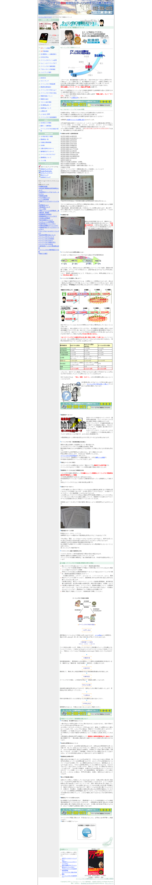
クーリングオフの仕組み (46, 238)
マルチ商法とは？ (44, 197)
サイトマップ (45, 81)
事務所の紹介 (45, 99)
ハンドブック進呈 (46, 72)
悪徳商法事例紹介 (46, 87)
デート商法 (42, 209)
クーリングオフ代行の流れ (49, 93)
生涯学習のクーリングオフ (47, 223)
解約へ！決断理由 (46, 126)
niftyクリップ (44, 175)
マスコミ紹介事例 (46, 102)
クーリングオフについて (46, 237)
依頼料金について (46, 108)
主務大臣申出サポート (47, 148)
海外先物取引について (46, 220)
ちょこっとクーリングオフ (49, 63)
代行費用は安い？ (46, 105)
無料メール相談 (100, 457)
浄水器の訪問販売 (44, 218)
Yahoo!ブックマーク (46, 169)
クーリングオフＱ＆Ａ (46, 240)
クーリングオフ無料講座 (48, 66)
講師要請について (46, 157)
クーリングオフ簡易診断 (48, 84)
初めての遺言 (43, 253)
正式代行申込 (45, 57)
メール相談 (45, 48)
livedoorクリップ (45, 177)
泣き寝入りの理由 (46, 123)
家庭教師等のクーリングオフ (48, 216)
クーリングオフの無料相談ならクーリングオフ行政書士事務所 (95, 879)
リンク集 (43, 160)
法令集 (43, 145)
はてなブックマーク (46, 173)
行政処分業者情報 (46, 142)
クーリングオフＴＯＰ (45, 17)
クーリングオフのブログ (48, 154)
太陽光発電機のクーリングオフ (48, 225)
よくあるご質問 (45, 114)
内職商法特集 (43, 186)
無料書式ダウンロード (47, 151)
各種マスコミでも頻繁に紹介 (76, 119)
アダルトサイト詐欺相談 (48, 69)
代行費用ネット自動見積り (49, 54)
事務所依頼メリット (47, 96)
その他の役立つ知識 (47, 136)
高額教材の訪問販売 (45, 214)
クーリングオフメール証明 (49, 60)
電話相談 (45, 51)
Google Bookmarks (46, 171)
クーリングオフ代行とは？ (49, 90)
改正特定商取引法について (47, 235)
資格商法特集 (43, 196)
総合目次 (43, 78)
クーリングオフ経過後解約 (49, 117)
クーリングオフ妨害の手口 (47, 242)
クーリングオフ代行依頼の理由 (49, 129)
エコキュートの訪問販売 (46, 222)
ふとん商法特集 (44, 199)
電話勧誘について (44, 207)
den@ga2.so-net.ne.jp (87, 883)
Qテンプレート (109, 883)
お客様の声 (74, 97)
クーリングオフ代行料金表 (69, 455)
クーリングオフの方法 (46, 244)
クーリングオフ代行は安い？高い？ (98, 384)
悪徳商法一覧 (45, 139)
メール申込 (98, 635)
